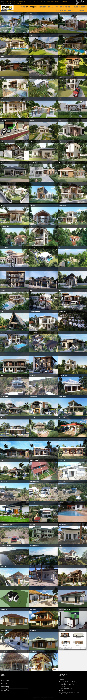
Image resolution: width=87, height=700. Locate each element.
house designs (65, 7)
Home (22, 7)
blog (76, 7)
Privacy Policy (5, 687)
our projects (31, 7)
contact (82, 10)
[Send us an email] (80, 1)
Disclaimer (4, 683)
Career (82, 7)
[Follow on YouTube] (77, 3)
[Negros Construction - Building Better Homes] (7, 8)
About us (72, 10)
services (42, 7)
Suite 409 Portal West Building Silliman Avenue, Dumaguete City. (24, 1)
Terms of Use (5, 690)
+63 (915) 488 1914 (17, 3)
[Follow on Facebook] (77, 1)
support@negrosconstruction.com (57, 1)
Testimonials (61, 10)
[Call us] (83, 1)
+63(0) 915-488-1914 (65, 688)
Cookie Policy (5, 680)
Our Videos (53, 7)
